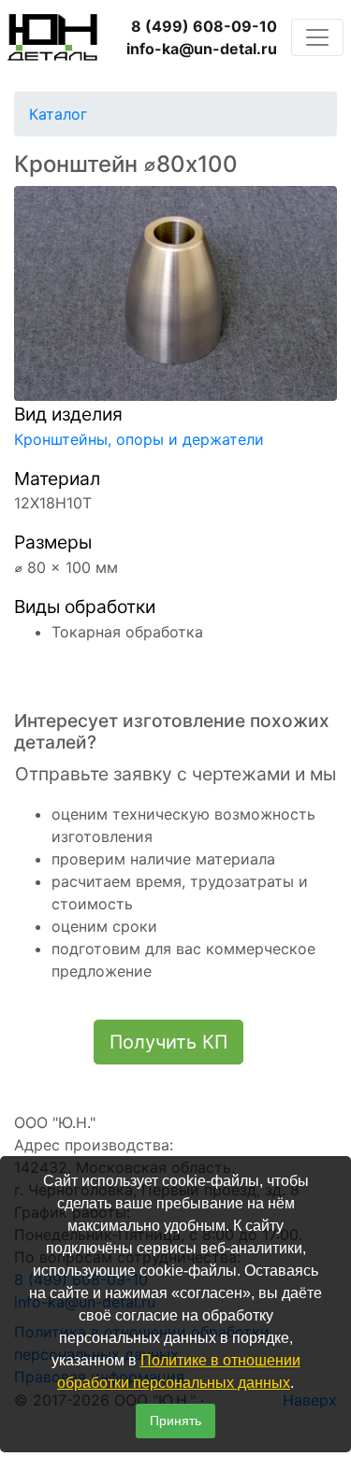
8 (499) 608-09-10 (204, 26)
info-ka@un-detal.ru (201, 48)
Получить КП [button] (168, 1042)
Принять (175, 1420)
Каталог (58, 114)
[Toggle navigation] (317, 37)
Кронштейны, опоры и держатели (139, 439)
